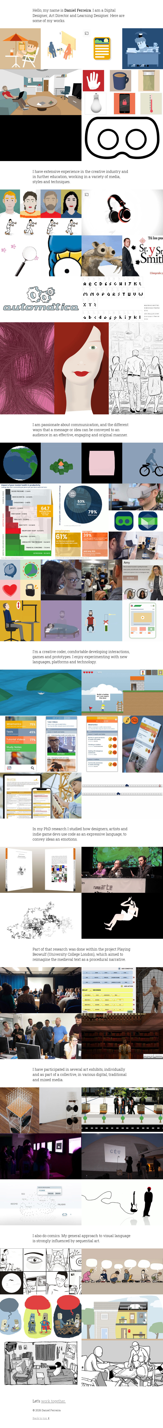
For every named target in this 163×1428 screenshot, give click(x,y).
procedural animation (58, 138)
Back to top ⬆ (41, 1418)
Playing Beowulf (51, 988)
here (139, 301)
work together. (53, 1401)
